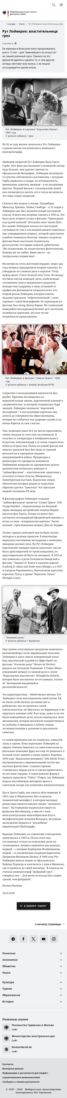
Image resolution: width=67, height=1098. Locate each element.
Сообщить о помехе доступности (20, 1081)
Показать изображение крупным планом (35, 102)
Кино (22, 23)
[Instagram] (55, 939)
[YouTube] (45, 939)
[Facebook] (24, 939)
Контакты (7, 1064)
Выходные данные (12, 1068)
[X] (34, 939)
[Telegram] (14, 939)
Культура (10, 23)
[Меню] (61, 4)
